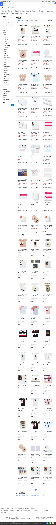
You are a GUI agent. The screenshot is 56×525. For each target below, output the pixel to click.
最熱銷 (36, 20)
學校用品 (5, 88)
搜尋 (12, 105)
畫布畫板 (6, 47)
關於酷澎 (2, 508)
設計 (5, 53)
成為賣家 (53, 1)
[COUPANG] (6, 518)
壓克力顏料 (7, 38)
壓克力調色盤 (7, 45)
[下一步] (39, 490)
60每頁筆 (50, 20)
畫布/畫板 (6, 61)
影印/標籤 (5, 89)
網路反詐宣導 (3, 512)
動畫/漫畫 (6, 70)
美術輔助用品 (6, 74)
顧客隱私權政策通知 (4, 510)
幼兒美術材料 (6, 78)
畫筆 (5, 64)
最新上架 (18, 22)
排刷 (5, 41)
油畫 (5, 51)
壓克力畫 (21, 13)
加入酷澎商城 (34, 510)
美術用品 (17, 13)
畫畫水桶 (6, 43)
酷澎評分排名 (20, 20)
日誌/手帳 (5, 82)
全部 (2, 7)
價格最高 (32, 20)
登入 (43, 1)
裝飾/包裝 (5, 95)
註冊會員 (46, 1)
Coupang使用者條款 (19, 508)
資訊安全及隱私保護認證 (25, 510)
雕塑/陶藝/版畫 (7, 57)
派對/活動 (5, 93)
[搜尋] (53, 7)
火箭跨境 (7, 13)
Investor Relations (9, 508)
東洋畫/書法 (6, 55)
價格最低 (27, 20)
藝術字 (5, 68)
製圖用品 (5, 72)
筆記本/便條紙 (6, 80)
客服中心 (49, 1)
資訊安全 (17, 510)
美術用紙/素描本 (7, 59)
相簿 (4, 97)
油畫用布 (26, 13)
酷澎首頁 (3, 13)
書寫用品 (5, 86)
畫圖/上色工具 (6, 63)
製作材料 (5, 76)
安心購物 (12, 510)
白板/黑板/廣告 (6, 99)
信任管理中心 (33, 508)
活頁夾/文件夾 (6, 84)
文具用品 (12, 13)
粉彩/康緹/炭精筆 (7, 66)
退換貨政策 (27, 508)
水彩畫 (5, 49)
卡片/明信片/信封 (6, 91)
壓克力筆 (6, 39)
